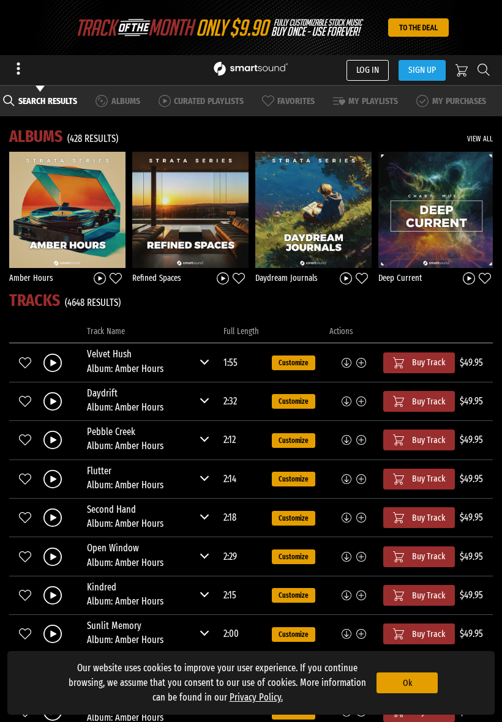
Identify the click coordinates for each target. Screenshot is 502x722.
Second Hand (111, 509)
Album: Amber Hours (125, 368)
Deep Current (400, 278)
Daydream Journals (286, 278)
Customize (294, 363)
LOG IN (367, 69)
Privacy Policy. (256, 697)
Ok (407, 682)
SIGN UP (422, 69)
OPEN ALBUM (67, 209)
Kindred (101, 587)
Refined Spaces (156, 278)
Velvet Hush (109, 354)
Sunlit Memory (114, 625)
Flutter (99, 471)
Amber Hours (31, 278)
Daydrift (102, 393)
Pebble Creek (111, 431)
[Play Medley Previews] (100, 277)
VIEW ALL (480, 139)
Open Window (113, 548)
